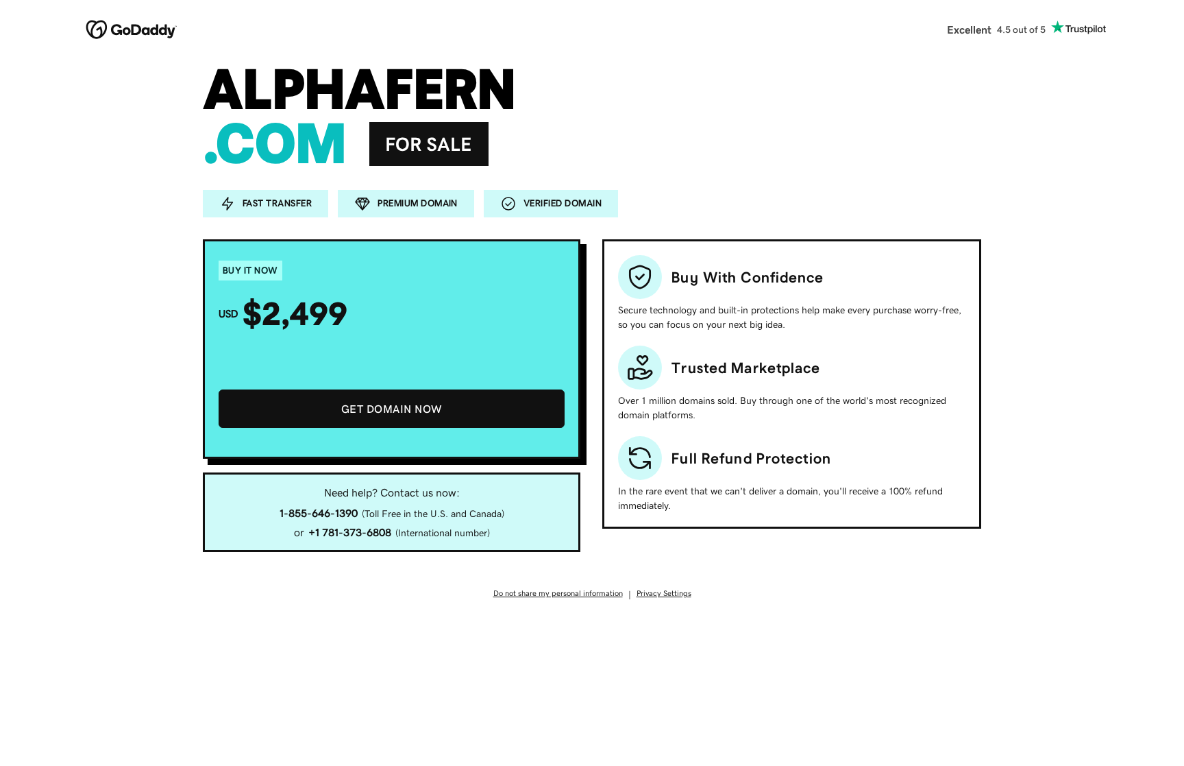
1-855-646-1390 (319, 512)
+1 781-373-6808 (349, 532)
